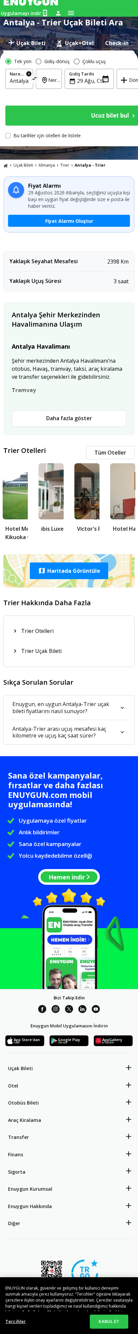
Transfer (18, 1137)
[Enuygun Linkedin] (82, 1010)
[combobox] (19, 80)
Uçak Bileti (23, 165)
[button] (69, 571)
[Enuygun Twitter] (69, 1010)
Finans (15, 1154)
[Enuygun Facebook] (42, 1010)
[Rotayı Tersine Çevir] (34, 79)
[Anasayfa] (5, 165)
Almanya (47, 165)
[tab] (27, 43)
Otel (13, 1085)
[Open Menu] (71, 13)
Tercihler (15, 1321)
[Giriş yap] (58, 13)
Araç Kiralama (24, 1120)
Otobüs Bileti (23, 1103)
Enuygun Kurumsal (30, 1189)
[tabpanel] (69, 98)
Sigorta (16, 1172)
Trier (64, 165)
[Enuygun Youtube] (96, 1010)
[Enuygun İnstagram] (56, 1010)
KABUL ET (108, 1321)
